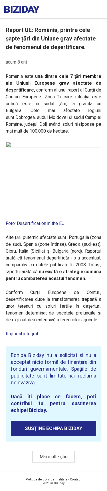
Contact (75, 479)
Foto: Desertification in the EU (35, 223)
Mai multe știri (54, 456)
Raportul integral (22, 333)
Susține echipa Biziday (53, 428)
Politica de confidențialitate (46, 479)
